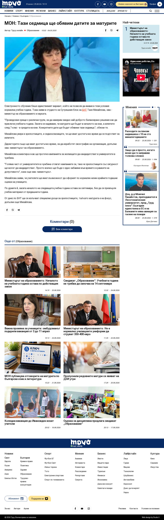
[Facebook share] (105, 30)
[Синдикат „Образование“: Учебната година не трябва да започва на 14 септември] (92, 262)
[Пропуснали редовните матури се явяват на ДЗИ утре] (92, 357)
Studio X (156, 517)
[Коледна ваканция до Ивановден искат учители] (33, 402)
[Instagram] (111, 4)
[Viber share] (111, 30)
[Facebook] (98, 4)
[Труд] (80, 443)
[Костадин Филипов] (153, 166)
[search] (150, 11)
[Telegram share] (117, 30)
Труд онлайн (17, 30)
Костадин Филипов (141, 166)
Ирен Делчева (151, 221)
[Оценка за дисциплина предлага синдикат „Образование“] (92, 402)
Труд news (153, 144)
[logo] (11, 4)
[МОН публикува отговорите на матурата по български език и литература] (33, 357)
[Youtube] (104, 4)
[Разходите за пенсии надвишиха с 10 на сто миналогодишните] (141, 119)
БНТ (84, 109)
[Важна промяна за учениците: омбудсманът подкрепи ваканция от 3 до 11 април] (33, 310)
